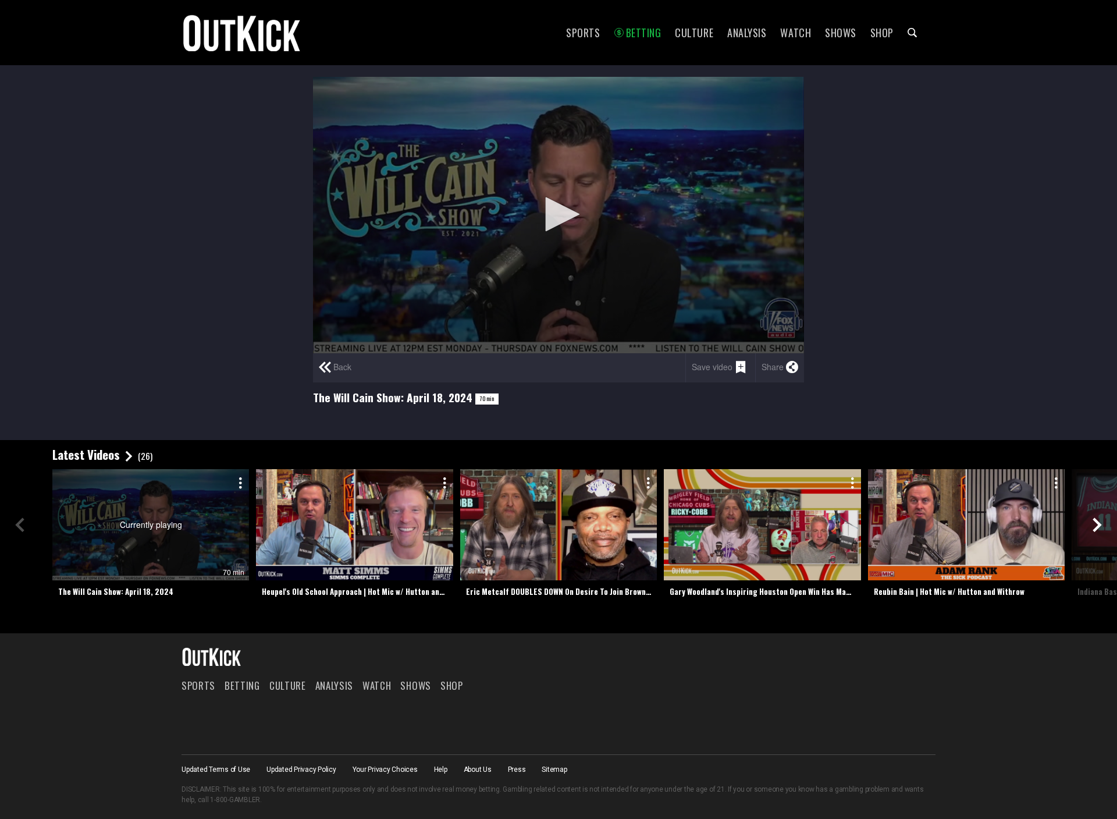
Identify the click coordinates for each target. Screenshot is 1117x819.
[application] (558, 215)
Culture (694, 32)
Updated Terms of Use (216, 769)
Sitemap (554, 769)
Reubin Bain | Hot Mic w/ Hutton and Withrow (949, 591)
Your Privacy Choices (385, 769)
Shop (882, 32)
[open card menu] (238, 480)
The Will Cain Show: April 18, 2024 (115, 591)
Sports (583, 32)
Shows (840, 32)
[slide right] (1097, 525)
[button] (558, 214)
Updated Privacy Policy (301, 769)
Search (912, 32)
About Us (478, 769)
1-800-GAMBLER (235, 800)
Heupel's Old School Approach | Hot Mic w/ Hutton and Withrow (357, 591)
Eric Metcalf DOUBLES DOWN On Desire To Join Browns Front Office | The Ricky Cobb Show (561, 591)
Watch (795, 32)
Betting (643, 32)
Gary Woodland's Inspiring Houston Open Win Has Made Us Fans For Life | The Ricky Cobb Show (765, 591)
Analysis (746, 32)
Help (440, 769)
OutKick (242, 32)
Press (517, 769)
